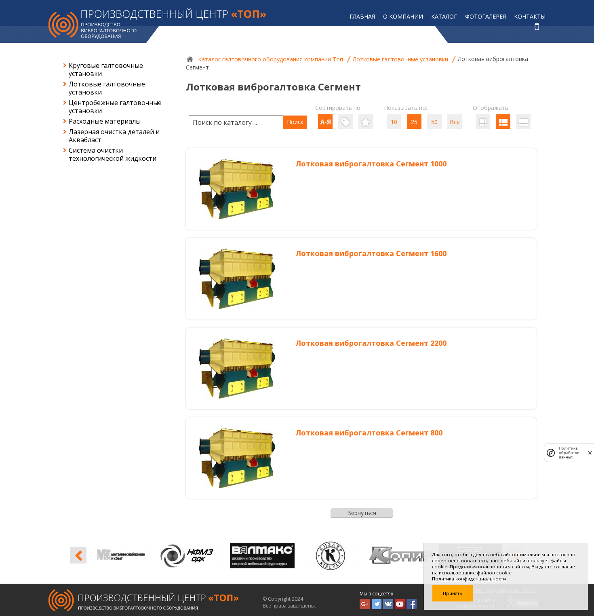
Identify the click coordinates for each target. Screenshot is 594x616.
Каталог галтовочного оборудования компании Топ (270, 59)
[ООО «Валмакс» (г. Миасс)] (200, 555)
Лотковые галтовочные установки (107, 88)
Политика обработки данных (569, 452)
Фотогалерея (485, 16)
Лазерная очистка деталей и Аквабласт (114, 136)
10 (394, 122)
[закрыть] (590, 453)
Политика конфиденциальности (469, 579)
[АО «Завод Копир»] (339, 555)
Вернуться (361, 513)
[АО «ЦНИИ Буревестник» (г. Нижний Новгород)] (408, 555)
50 (434, 122)
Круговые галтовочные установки (106, 69)
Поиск (295, 122)
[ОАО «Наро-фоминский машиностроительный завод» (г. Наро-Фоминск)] (130, 555)
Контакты (530, 16)
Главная (362, 16)
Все (455, 122)
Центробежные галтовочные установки (115, 107)
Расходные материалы (105, 121)
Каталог (444, 16)
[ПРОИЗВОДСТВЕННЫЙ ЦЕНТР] (157, 23)
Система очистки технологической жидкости (112, 154)
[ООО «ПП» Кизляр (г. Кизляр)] (269, 555)
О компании (403, 16)
